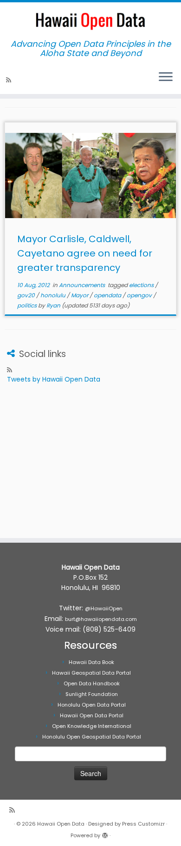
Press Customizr (143, 823)
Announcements (82, 285)
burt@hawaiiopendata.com (101, 619)
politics (27, 305)
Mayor (80, 295)
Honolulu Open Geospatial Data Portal (91, 736)
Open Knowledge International (91, 726)
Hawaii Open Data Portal (91, 715)
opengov (140, 295)
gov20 (26, 295)
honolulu (53, 295)
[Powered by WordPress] (105, 833)
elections (142, 285)
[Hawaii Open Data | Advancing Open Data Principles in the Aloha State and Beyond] (90, 21)
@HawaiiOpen (104, 608)
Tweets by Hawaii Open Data (53, 379)
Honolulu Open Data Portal (92, 704)
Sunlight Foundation (91, 694)
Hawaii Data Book (91, 662)
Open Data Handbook (92, 683)
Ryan (53, 305)
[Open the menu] (166, 77)
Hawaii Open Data (60, 823)
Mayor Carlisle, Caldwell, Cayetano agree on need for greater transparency (84, 253)
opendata (108, 295)
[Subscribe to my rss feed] (10, 80)
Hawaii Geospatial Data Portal (91, 673)
